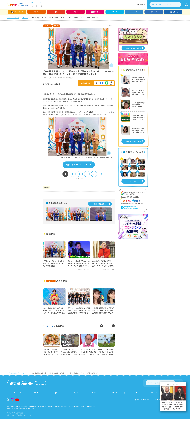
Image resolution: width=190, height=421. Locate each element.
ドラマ (75, 12)
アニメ (114, 12)
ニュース (134, 12)
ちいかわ (97, 12)
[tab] (105, 326)
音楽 (56, 12)
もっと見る (133, 181)
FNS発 (47, 187)
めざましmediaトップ (13, 18)
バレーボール (18, 12)
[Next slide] (113, 325)
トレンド (154, 12)
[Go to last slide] (101, 325)
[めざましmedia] (17, 4)
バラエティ (25, 18)
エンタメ (36, 12)
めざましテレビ (173, 12)
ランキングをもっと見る (133, 141)
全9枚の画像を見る (100, 204)
